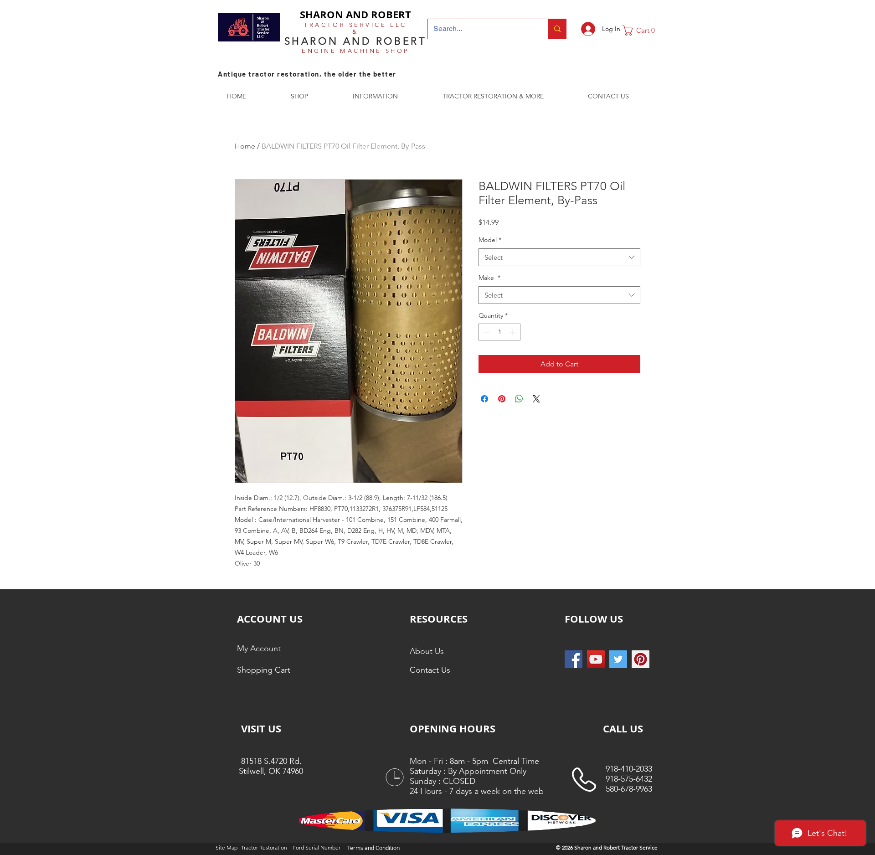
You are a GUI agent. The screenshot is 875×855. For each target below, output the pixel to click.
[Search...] (557, 29)
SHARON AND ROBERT (355, 14)
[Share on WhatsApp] (519, 398)
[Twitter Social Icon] (618, 659)
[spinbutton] (499, 332)
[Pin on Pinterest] (501, 398)
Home (245, 146)
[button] (642, 31)
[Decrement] (485, 332)
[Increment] (513, 332)
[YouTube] (596, 659)
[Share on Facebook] (484, 398)
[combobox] (559, 257)
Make (489, 277)
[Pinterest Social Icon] (640, 659)
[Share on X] (536, 398)
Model (490, 240)
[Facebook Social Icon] (573, 659)
